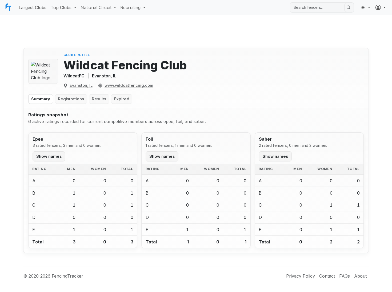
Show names (49, 156)
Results (99, 99)
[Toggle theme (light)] (365, 7)
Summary (40, 99)
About (360, 276)
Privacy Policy (300, 276)
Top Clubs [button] (61, 7)
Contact (327, 276)
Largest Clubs (32, 7)
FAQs (344, 276)
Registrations (71, 99)
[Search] (348, 7)
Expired (121, 99)
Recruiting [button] (130, 7)
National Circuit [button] (96, 7)
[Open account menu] (380, 7)
